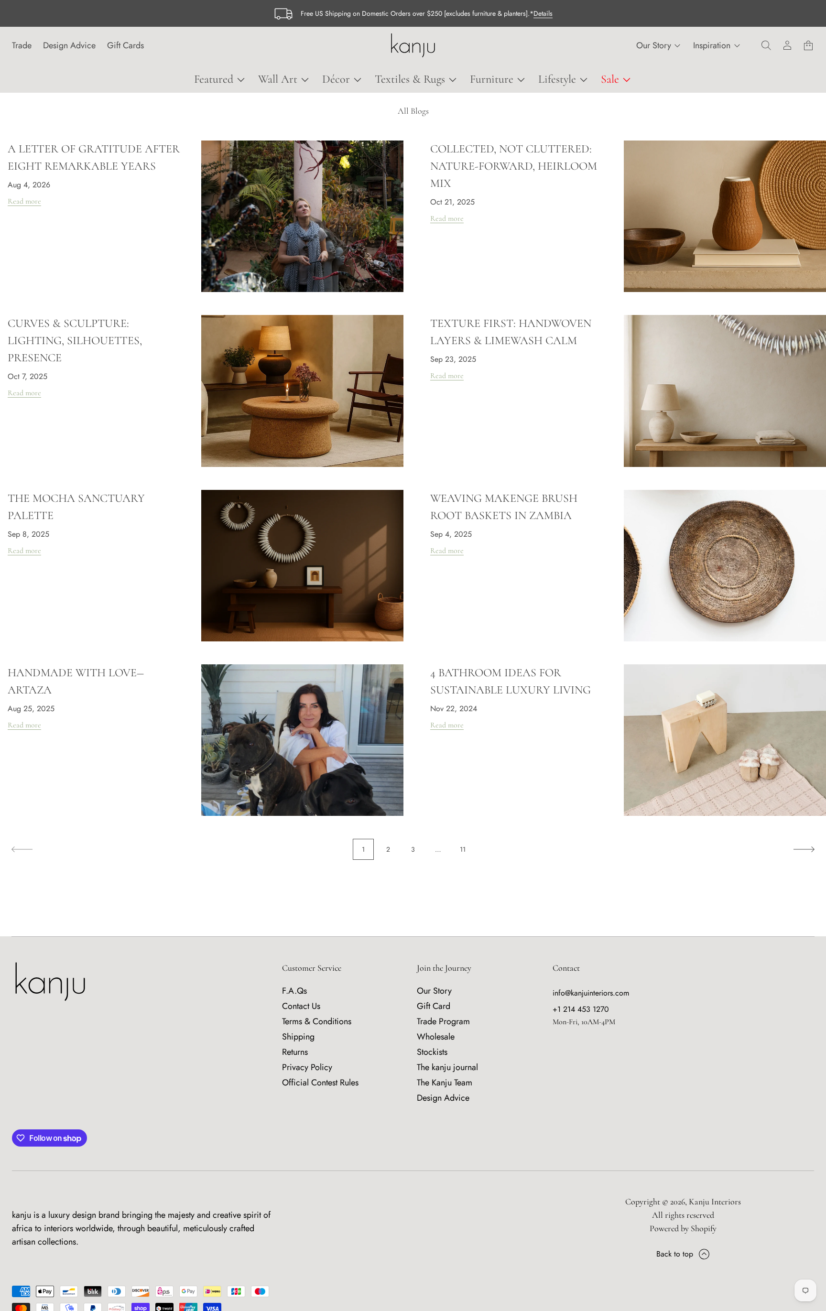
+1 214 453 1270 (581, 1009)
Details (543, 13)
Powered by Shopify (683, 1228)
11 (463, 849)
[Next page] (804, 849)
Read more (24, 201)
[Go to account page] (787, 45)
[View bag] (808, 45)
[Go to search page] (766, 45)
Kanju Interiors (715, 1201)
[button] (766, 45)
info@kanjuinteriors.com (591, 992)
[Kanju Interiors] (413, 45)
